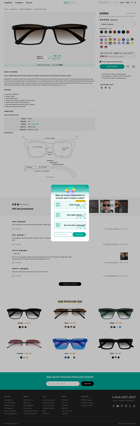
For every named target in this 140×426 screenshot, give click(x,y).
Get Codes (79, 234)
